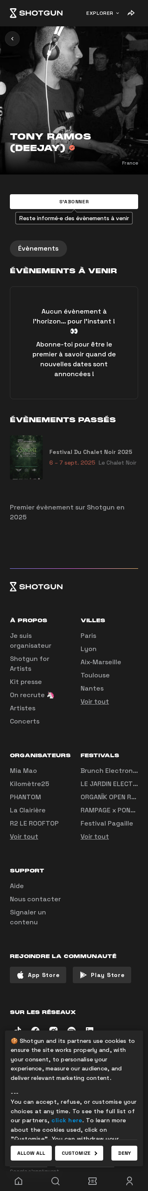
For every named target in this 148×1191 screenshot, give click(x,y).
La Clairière (28, 810)
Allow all (31, 1153)
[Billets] (92, 1181)
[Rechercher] (55, 1181)
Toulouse (95, 675)
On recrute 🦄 (32, 695)
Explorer (99, 13)
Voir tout (95, 701)
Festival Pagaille (107, 823)
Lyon (89, 648)
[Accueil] (36, 13)
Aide (17, 886)
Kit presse (26, 681)
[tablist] (74, 248)
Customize (76, 1153)
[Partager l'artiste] (130, 13)
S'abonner (74, 201)
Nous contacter (35, 899)
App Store (44, 975)
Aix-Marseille (101, 662)
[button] (74, 201)
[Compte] (129, 1181)
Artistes (22, 708)
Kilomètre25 (29, 783)
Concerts (24, 721)
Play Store (108, 975)
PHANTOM (25, 797)
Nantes (92, 688)
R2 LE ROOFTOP (34, 823)
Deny (124, 1153)
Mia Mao (23, 770)
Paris (88, 635)
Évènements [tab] (38, 248)
